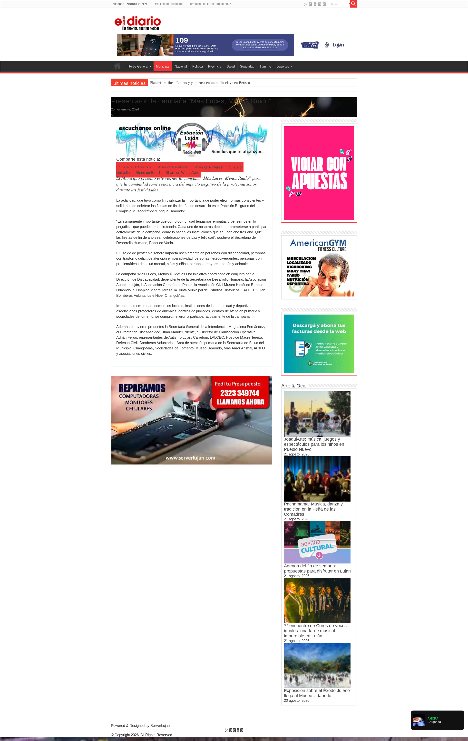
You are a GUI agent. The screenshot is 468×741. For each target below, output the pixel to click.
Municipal (162, 66)
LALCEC (249, 290)
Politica (197, 66)
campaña (242, 316)
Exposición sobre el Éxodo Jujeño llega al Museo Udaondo (317, 693)
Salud (231, 66)
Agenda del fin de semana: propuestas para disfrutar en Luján (317, 568)
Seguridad (247, 66)
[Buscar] (353, 4)
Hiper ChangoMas (169, 295)
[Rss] (306, 4)
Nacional (181, 66)
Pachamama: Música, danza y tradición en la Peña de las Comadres (313, 509)
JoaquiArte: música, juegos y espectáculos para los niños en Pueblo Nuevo (314, 444)
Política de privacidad (169, 4)
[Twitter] (315, 4)
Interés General (137, 66)
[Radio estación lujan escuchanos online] (191, 139)
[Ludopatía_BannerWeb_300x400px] (319, 173)
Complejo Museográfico (135, 211)
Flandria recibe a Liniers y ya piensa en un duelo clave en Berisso (200, 83)
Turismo (265, 66)
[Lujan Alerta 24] (234, 45)
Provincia (214, 66)
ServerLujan (160, 725)
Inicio (117, 66)
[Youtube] (320, 4)
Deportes (282, 66)
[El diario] (138, 22)
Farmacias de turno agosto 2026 (209, 4)
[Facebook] (310, 4)
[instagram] (324, 4)
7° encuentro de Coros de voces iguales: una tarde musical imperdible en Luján (315, 630)
